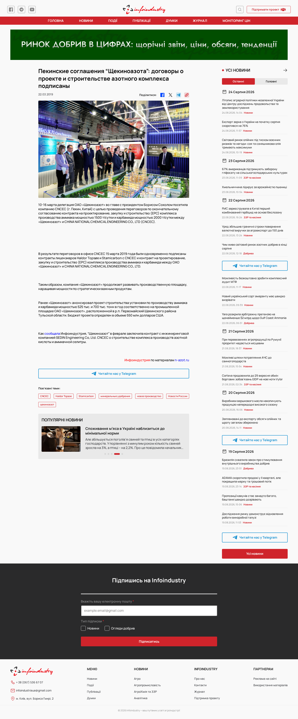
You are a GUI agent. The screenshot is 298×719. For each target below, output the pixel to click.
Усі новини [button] (254, 553)
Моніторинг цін (236, 20)
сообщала (52, 333)
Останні (238, 81)
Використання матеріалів (270, 685)
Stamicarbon (86, 396)
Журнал (200, 20)
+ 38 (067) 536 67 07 (29, 682)
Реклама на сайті (265, 679)
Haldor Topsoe (64, 396)
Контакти (200, 685)
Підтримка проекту (207, 698)
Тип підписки (91, 621)
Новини (86, 20)
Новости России (177, 396)
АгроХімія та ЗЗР (145, 691)
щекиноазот (47, 404)
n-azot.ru (182, 360)
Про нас (199, 679)
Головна (56, 20)
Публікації (141, 20)
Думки (171, 20)
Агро (137, 679)
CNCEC (44, 396)
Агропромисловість (147, 685)
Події (112, 20)
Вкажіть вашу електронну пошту (106, 601)
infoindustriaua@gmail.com (33, 690)
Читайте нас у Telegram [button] (117, 373)
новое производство (149, 396)
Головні (271, 81)
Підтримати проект (265, 9)
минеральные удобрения (115, 396)
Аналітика (140, 698)
